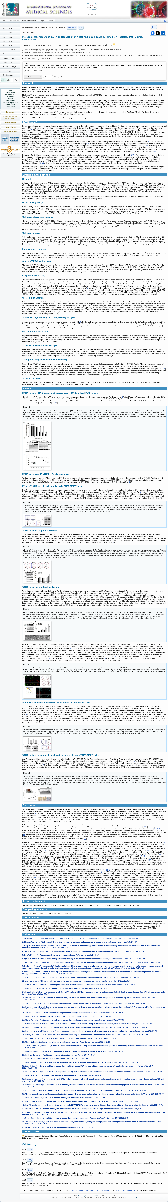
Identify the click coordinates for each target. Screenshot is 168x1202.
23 (80, 322)
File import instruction (61, 77)
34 (165, 842)
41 (144, 856)
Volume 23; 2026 (9, 49)
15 (39, 151)
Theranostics (10, 112)
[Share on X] (158, 33)
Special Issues (8, 75)
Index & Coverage (9, 66)
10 (144, 146)
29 (146, 827)
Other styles (37, 70)
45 (109, 870)
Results (10, 99)
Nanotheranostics (10, 122)
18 (131, 155)
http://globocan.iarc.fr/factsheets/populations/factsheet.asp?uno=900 (112, 938)
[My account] (164, 20)
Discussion (10, 101)
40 (141, 856)
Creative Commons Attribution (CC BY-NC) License (91, 1190)
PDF (154, 27)
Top (10, 91)
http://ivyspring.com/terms (126, 1190)
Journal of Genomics (10, 131)
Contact (50, 20)
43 (107, 870)
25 (131, 708)
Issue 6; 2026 (7, 41)
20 (40, 163)
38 (160, 854)
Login (42, 20)
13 (138, 148)
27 (124, 813)
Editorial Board (8, 58)
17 (158, 151)
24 (164, 369)
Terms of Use (132, 1197)
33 (85, 839)
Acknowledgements (10, 103)
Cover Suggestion (9, 70)
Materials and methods (10, 96)
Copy (27, 70)
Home (4, 20)
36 (45, 850)
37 (23, 844)
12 (147, 146)
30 (157, 829)
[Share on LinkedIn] (163, 33)
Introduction (10, 93)
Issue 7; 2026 (7, 37)
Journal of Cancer (10, 127)
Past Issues (6, 54)
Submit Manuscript (29, 20)
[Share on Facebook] (153, 33)
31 (160, 829)
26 (36, 813)
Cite (80, 28)
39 (162, 854)
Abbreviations (10, 105)
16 (155, 151)
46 (101, 872)
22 (43, 163)
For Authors (14, 20)
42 (150, 860)
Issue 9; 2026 (7, 28)
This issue (72, 28)
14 (37, 151)
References (10, 107)
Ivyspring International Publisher (89, 1196)
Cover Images (7, 62)
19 (133, 155)
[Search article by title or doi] (16, 80)
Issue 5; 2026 (7, 45)
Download (48, 77)
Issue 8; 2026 (7, 33)
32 (24, 835)
